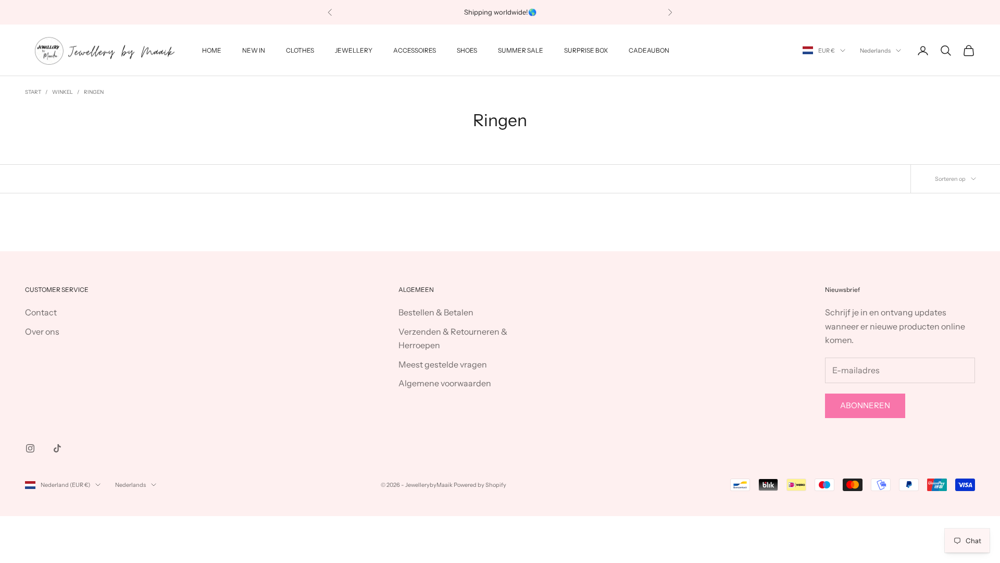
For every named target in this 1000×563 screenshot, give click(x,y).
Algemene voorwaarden (444, 383)
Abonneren (865, 405)
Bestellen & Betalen (435, 312)
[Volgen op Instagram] (30, 448)
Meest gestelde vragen (442, 364)
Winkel (62, 92)
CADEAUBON (649, 50)
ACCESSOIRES (414, 50)
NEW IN (253, 50)
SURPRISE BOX (586, 50)
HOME (211, 50)
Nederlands (875, 50)
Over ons (42, 331)
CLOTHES (300, 50)
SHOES (467, 50)
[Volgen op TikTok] (57, 448)
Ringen (94, 92)
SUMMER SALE (520, 50)
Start (33, 92)
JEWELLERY (353, 50)
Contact (41, 312)
